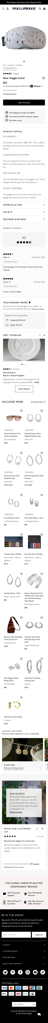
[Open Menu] (2, 8)
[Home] (24, 8)
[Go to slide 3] (26, 364)
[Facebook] (20, 972)
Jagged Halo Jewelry (32, 645)
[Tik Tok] (42, 972)
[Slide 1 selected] (24, 61)
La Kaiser (7, 720)
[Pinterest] (12, 972)
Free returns (13, 116)
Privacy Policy (32, 1011)
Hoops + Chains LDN (12, 596)
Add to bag (24, 102)
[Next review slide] (42, 828)
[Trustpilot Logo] (34, 864)
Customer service (10, 951)
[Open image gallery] (24, 38)
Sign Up (39, 934)
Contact (6, 945)
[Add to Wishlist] (43, 78)
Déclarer (28, 684)
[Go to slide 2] (24, 364)
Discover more (9, 957)
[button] (7, 8)
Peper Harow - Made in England (12, 559)
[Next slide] (44, 335)
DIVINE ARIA (9, 684)
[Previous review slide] (37, 828)
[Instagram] (27, 972)
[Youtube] (35, 972)
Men (4, 65)
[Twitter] (5, 972)
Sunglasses (19, 65)
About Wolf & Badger (12, 964)
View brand (24, 389)
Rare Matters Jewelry (32, 604)
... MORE (36, 382)
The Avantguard (10, 439)
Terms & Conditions (18, 1011)
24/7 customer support (30, 116)
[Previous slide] (40, 335)
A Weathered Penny (11, 521)
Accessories (11, 65)
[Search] (40, 8)
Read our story (16, 811)
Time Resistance (10, 643)
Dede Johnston (10, 93)
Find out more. (38, 309)
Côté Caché (29, 439)
